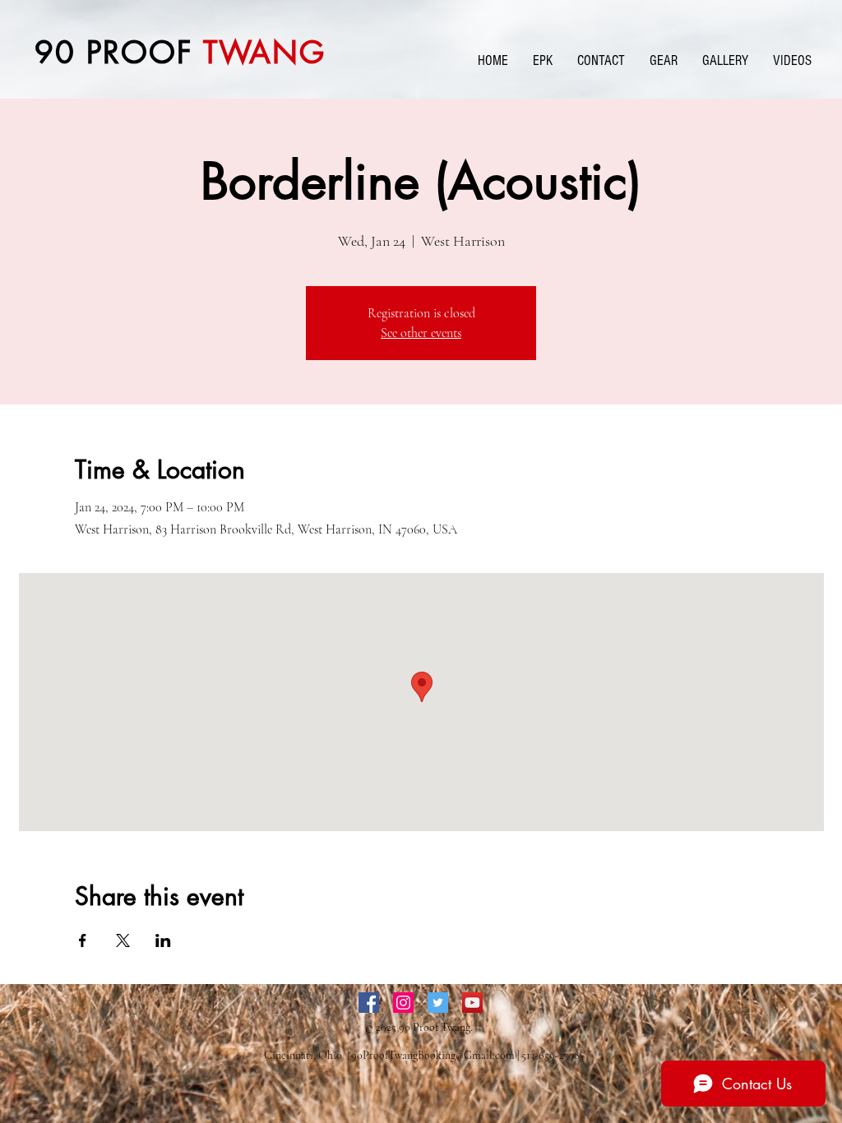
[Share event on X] (123, 940)
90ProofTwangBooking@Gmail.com (433, 1055)
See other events (421, 333)
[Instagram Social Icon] (403, 1002)
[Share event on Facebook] (82, 940)
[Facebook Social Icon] (369, 1002)
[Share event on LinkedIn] (163, 940)
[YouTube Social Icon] (472, 1002)
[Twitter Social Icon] (438, 1002)
